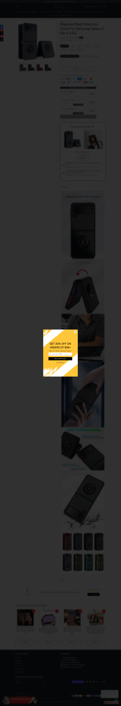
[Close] (75, 332)
